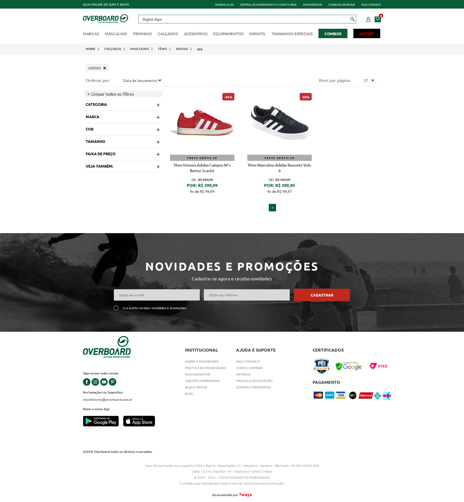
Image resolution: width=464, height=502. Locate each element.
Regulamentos (197, 374)
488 (199, 49)
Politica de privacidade (205, 368)
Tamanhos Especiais (292, 33)
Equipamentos (228, 33)
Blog (189, 393)
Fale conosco (371, 4)
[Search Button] (352, 19)
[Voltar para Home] (105, 18)
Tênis (162, 48)
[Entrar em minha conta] (368, 18)
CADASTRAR (322, 294)
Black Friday (196, 387)
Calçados (168, 33)
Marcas (91, 33)
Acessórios (196, 33)
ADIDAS (182, 48)
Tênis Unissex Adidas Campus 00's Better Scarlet (202, 167)
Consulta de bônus (341, 4)
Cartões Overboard (202, 380)
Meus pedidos (312, 4)
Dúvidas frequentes (253, 387)
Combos (333, 33)
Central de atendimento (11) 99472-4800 (268, 4)
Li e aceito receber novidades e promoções (154, 308)
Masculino (116, 33)
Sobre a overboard (202, 361)
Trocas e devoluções (254, 380)
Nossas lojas (224, 4)
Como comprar (249, 368)
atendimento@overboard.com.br (107, 399)
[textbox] (247, 19)
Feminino (142, 33)
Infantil (257, 33)
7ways (245, 494)
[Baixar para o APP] (103, 422)
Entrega (243, 374)
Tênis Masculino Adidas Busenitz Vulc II (279, 167)
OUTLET (366, 33)
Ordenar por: (98, 80)
